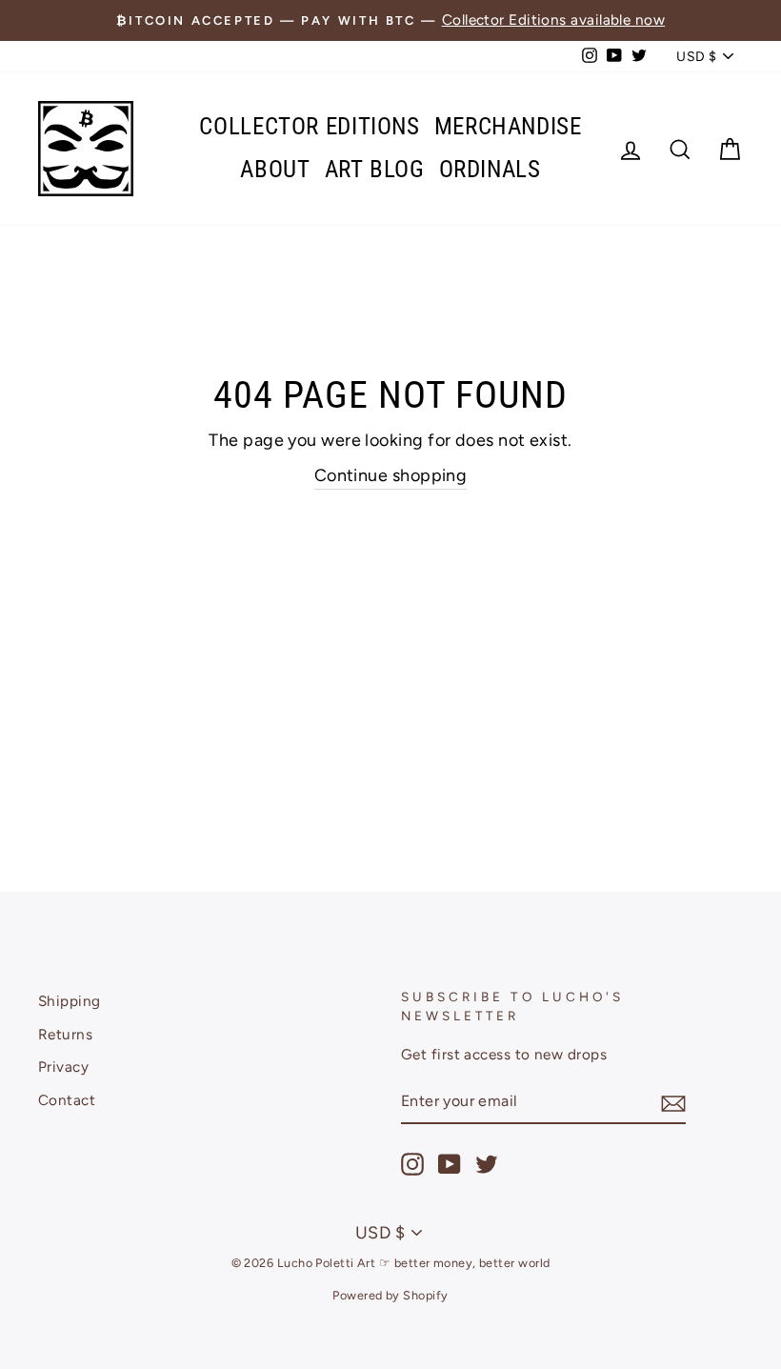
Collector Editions (309, 126)
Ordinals (490, 169)
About (275, 169)
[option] (390, 20)
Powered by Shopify (390, 1295)
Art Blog (375, 169)
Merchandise (508, 126)
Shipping (69, 1001)
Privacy (63, 1066)
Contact (66, 1100)
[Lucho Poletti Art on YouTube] (449, 1164)
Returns (65, 1034)
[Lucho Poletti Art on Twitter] (486, 1164)
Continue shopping (391, 475)
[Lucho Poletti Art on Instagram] (412, 1164)
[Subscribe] (673, 1103)
